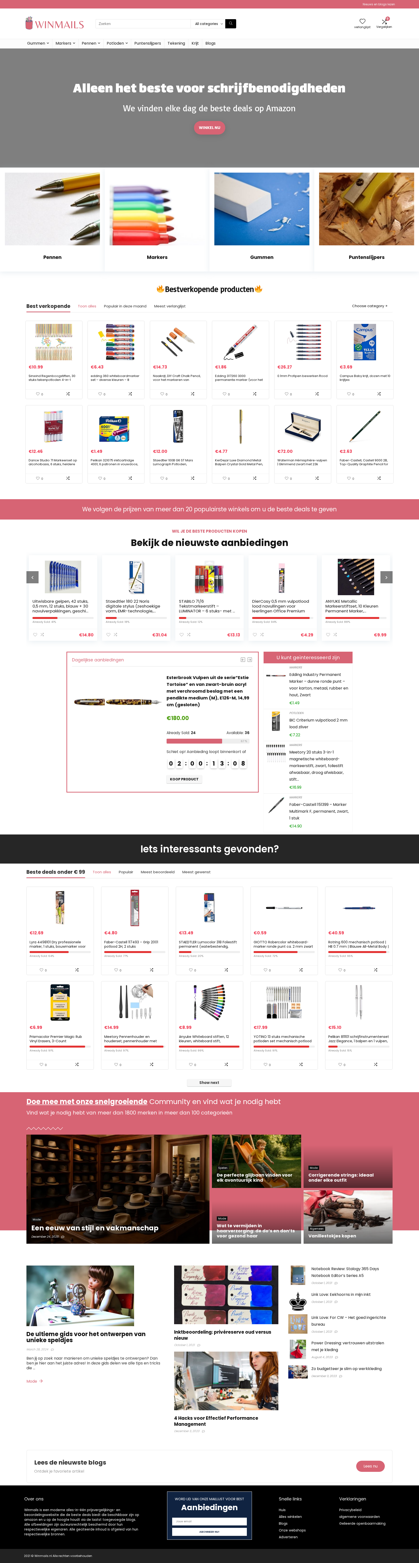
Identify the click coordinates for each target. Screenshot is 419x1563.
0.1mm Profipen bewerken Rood (302, 376)
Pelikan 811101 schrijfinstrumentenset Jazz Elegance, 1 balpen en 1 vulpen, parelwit (358, 1041)
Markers (63, 43)
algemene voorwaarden (359, 1516)
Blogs (210, 43)
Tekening (176, 43)
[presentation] (32, 577)
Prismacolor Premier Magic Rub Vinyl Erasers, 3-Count (56, 1038)
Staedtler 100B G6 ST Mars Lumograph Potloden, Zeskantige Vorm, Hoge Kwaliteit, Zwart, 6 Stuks (173, 466)
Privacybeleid (350, 1509)
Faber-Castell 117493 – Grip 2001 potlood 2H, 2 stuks (131, 944)
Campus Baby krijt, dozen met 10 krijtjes (365, 378)
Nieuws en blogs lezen (379, 4)
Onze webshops (292, 1530)
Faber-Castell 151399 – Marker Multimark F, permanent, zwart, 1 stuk (319, 811)
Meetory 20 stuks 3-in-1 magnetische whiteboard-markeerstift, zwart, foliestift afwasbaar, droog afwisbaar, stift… (316, 765)
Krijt (195, 43)
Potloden (115, 43)
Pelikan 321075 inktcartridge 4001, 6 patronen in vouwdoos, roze (114, 464)
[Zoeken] (230, 23)
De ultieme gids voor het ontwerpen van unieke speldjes (86, 1337)
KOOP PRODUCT (184, 772)
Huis (282, 1509)
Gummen (36, 43)
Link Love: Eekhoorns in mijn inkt (341, 1294)
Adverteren (288, 1537)
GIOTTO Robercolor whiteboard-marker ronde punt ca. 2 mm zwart (283, 944)
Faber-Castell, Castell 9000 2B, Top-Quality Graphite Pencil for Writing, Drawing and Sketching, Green (364, 466)
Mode (32, 1381)
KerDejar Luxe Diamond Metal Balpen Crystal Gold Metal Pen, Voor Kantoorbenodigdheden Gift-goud (239, 466)
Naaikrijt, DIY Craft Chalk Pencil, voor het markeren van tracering (177, 380)
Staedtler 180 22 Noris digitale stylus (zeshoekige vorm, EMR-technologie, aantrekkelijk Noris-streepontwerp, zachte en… (59, 611)
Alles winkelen (290, 1516)
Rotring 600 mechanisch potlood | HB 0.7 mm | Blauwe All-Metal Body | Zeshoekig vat (358, 946)
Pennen (89, 43)
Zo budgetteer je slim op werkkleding (346, 1368)
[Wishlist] (362, 22)
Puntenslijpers (147, 43)
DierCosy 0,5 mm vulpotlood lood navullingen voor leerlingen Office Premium (207, 606)
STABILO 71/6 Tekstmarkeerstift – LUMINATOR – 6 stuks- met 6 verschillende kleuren (134, 608)
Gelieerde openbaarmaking (362, 1523)
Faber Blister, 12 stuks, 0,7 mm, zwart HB (350, 603)
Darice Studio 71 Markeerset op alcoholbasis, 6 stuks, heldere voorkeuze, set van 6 (53, 464)
